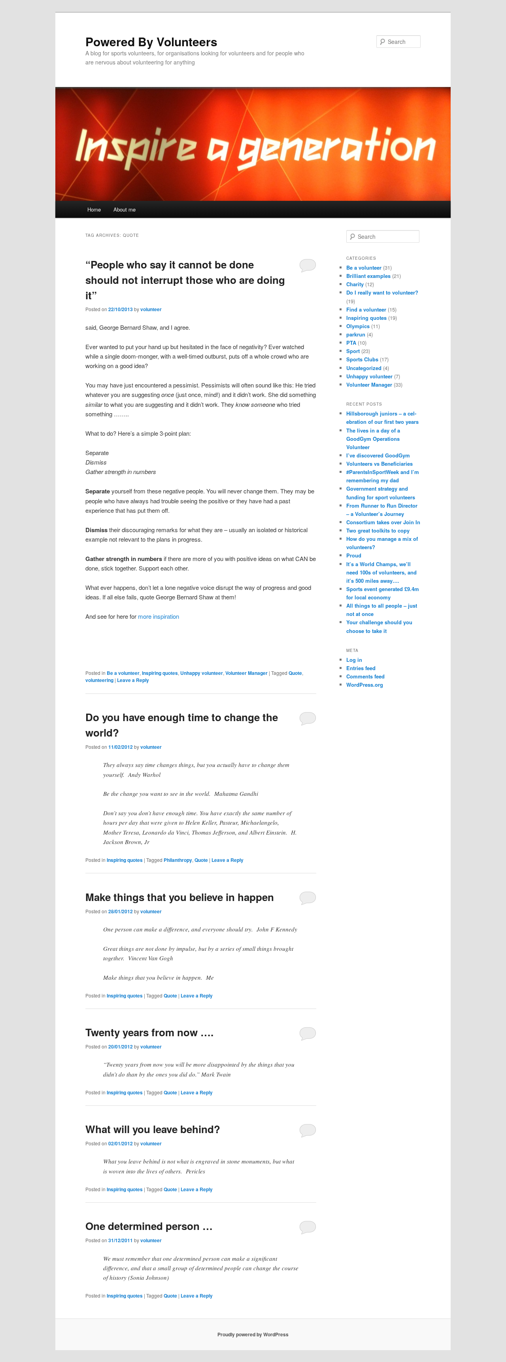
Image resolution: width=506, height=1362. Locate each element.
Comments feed (365, 676)
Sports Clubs (362, 359)
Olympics (358, 326)
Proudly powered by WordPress (253, 1334)
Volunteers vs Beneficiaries (379, 463)
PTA (351, 342)
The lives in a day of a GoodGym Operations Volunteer (373, 439)
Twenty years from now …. (149, 1032)
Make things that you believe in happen (179, 897)
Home (94, 209)
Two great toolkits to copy (378, 530)
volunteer (151, 309)
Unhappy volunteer (201, 672)
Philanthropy (178, 859)
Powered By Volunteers (151, 41)
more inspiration (158, 616)
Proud (353, 555)
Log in (354, 659)
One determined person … (149, 1225)
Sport (353, 351)
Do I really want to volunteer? (382, 292)
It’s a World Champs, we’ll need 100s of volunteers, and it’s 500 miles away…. (381, 572)
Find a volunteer (366, 309)
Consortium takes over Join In (383, 522)
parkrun (355, 334)
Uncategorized (363, 368)
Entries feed (361, 668)
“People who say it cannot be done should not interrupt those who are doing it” (185, 279)
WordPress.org (364, 684)
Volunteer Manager (246, 672)
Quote (295, 672)
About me (124, 209)
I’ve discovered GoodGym (378, 455)
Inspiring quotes (160, 672)
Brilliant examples (368, 276)
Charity (355, 284)
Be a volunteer (123, 672)
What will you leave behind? (152, 1129)
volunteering (99, 680)
